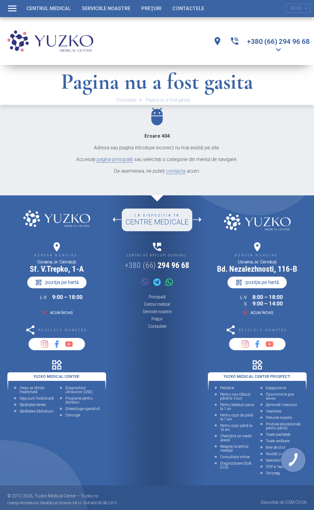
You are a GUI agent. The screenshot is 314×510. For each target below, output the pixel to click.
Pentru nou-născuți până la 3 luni (235, 396)
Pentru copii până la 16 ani (236, 427)
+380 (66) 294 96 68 (278, 41)
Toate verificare (277, 441)
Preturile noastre (279, 417)
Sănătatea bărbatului (36, 411)
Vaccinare (273, 411)
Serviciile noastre (157, 311)
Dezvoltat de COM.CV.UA (284, 502)
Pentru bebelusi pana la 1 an (237, 406)
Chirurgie (72, 415)
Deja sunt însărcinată (37, 398)
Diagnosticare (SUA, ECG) (236, 465)
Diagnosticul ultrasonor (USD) (79, 389)
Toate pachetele (278, 434)
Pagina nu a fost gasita (168, 100)
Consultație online (235, 456)
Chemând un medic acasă (236, 438)
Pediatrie (227, 387)
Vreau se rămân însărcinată (32, 389)
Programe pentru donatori (79, 400)
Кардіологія (276, 387)
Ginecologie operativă (82, 408)
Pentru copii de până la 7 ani (236, 417)
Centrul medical (157, 304)
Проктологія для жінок (280, 396)
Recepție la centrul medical (234, 448)
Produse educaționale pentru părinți (283, 426)
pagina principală (115, 159)
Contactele (157, 326)
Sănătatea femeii (33, 404)
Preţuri (157, 318)
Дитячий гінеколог (281, 404)
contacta (176, 171)
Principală (126, 100)
